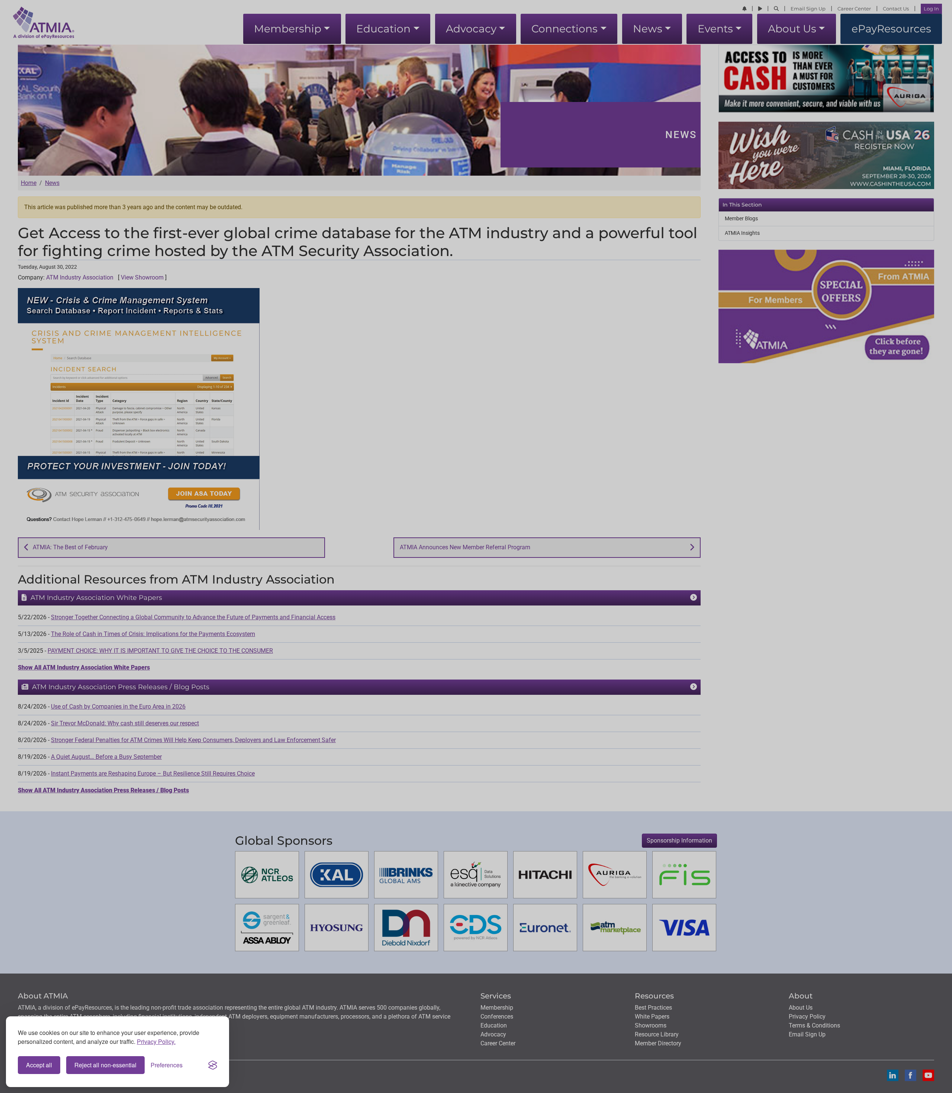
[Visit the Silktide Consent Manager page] (212, 1065)
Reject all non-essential (105, 1065)
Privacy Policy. (156, 1041)
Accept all (39, 1065)
